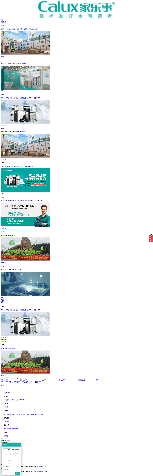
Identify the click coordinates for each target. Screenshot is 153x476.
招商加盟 (3, 159)
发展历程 (14, 29)
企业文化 (8, 29)
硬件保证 (19, 166)
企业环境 (35, 29)
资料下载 (30, 201)
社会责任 (24, 29)
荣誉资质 (19, 29)
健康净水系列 (12, 98)
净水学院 (8, 235)
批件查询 (35, 201)
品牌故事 (7, 63)
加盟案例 (13, 235)
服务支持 (3, 193)
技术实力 (3, 132)
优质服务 (19, 132)
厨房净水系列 (4, 98)
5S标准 (3, 63)
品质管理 (14, 132)
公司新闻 (3, 235)
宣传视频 (30, 29)
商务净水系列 (20, 98)
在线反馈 (14, 270)
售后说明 (3, 201)
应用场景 (12, 63)
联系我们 (24, 132)
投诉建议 (40, 201)
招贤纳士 (19, 270)
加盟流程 (30, 166)
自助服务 (13, 201)
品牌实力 (8, 166)
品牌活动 (23, 63)
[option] (10, 380)
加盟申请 (6, 421)
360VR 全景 (6, 392)
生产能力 (8, 132)
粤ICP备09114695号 (41, 466)
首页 (2, 20)
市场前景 (3, 166)
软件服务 (24, 166)
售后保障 (8, 201)
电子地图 (8, 270)
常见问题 (19, 201)
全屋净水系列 (27, 98)
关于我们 (3, 22)
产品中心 (3, 91)
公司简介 (3, 29)
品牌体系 (18, 63)
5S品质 (3, 56)
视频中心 (24, 201)
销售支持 (14, 166)
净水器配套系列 (35, 98)
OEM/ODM (4, 125)
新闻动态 (3, 228)
